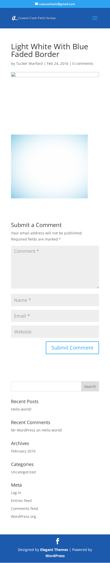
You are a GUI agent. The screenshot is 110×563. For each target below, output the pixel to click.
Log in (16, 492)
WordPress (55, 555)
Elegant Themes (54, 549)
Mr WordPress (23, 430)
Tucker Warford (29, 63)
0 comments (82, 63)
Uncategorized (23, 472)
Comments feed (24, 508)
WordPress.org (23, 516)
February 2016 (23, 451)
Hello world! (21, 409)
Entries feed (21, 500)
